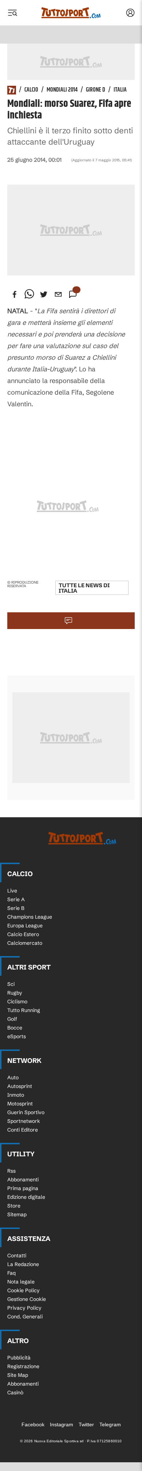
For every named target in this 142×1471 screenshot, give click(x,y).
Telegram (110, 1424)
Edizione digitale (26, 1197)
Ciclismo (17, 1001)
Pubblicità (19, 1357)
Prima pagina (22, 1188)
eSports (16, 1036)
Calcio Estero (23, 934)
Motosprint (20, 1103)
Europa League (25, 925)
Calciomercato (24, 943)
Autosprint (19, 1086)
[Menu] (12, 13)
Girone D (95, 90)
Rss (11, 1171)
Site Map (17, 1375)
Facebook (32, 1424)
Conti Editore (22, 1130)
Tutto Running (23, 1010)
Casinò (15, 1392)
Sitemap (17, 1214)
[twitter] (43, 294)
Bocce (14, 1027)
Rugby (14, 993)
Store (13, 1205)
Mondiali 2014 (62, 90)
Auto (13, 1077)
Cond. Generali (25, 1316)
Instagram (61, 1424)
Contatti (16, 1255)
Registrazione (23, 1366)
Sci (11, 984)
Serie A (16, 899)
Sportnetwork (23, 1121)
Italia (120, 90)
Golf (12, 1019)
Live (12, 890)
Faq (11, 1273)
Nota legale (21, 1281)
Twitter (86, 1424)
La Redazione (23, 1264)
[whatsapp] (29, 294)
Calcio (31, 90)
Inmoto (15, 1095)
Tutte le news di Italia (84, 588)
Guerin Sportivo (25, 1112)
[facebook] (14, 294)
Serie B (15, 908)
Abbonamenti (23, 1179)
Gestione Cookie (26, 1299)
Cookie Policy (23, 1290)
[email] (58, 294)
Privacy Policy (24, 1308)
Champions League (29, 917)
